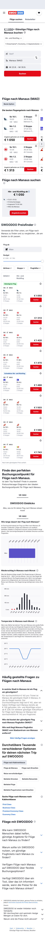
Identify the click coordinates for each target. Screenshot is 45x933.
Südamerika (20, 928)
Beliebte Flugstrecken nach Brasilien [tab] (18, 790)
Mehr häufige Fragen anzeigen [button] (22, 738)
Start (11, 928)
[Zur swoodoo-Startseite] (16, 12)
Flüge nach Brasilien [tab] (30, 768)
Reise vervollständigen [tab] (13, 773)
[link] (19, 213)
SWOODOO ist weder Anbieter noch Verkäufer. (20, 909)
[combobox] (25, 249)
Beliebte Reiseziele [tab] (29, 779)
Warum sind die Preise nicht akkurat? (20, 919)
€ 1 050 (8, 29)
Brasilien (30, 928)
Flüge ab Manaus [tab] (11, 768)
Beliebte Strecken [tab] (11, 779)
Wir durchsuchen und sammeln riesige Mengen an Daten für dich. (21, 914)
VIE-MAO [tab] (22, 495)
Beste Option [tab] (9, 104)
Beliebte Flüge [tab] (9, 784)
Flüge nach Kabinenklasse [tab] (14, 762)
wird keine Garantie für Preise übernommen (23, 902)
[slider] (42, 261)
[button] (4, 12)
